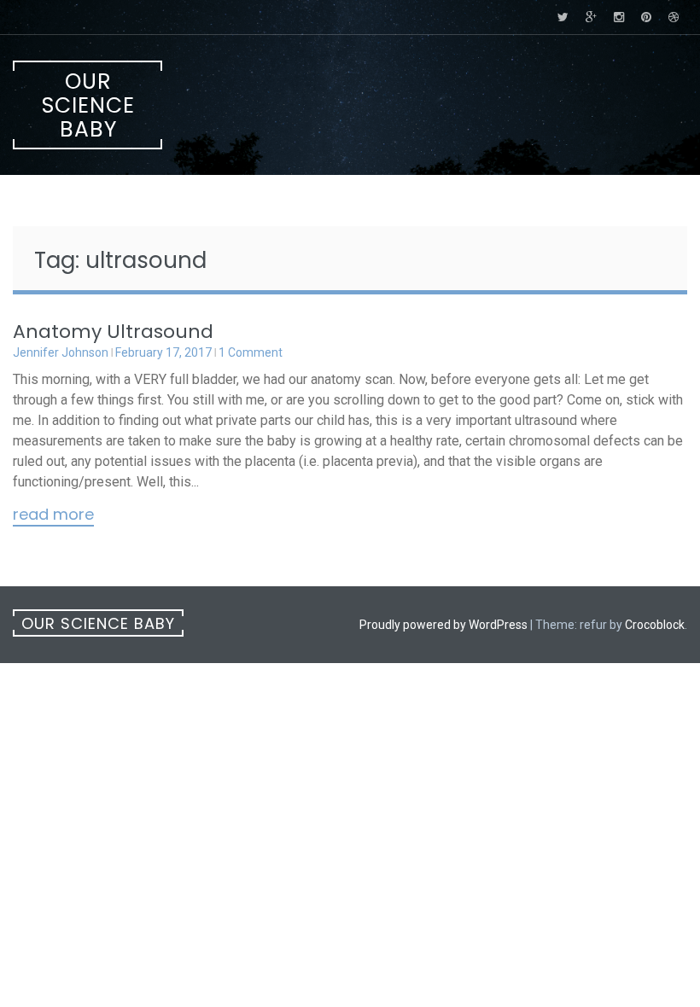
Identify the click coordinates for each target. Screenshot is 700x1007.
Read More (53, 515)
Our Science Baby (88, 105)
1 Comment (251, 352)
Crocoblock (655, 625)
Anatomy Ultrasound (113, 331)
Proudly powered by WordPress (443, 625)
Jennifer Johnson (60, 352)
